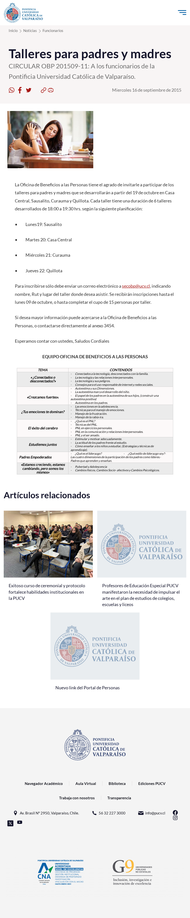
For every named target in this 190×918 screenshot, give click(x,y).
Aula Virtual (85, 783)
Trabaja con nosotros (77, 798)
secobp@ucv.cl (136, 286)
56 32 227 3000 (112, 813)
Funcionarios (53, 30)
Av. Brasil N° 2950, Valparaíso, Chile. (49, 813)
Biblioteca (117, 783)
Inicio (13, 30)
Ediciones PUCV (152, 783)
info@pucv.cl (155, 813)
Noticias (30, 30)
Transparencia (119, 798)
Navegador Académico (44, 783)
